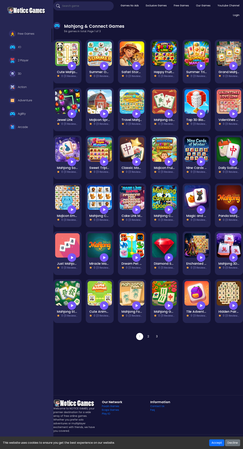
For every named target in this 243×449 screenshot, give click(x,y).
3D (19, 74)
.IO (19, 47)
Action (22, 87)
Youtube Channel (228, 5)
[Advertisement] (148, 365)
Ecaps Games (110, 410)
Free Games (26, 34)
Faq (152, 410)
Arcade (23, 127)
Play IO (106, 413)
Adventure (25, 100)
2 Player (23, 60)
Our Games (203, 5)
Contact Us (157, 406)
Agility (22, 114)
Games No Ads (130, 5)
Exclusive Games (156, 5)
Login (236, 15)
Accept (217, 443)
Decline (232, 443)
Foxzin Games (110, 406)
